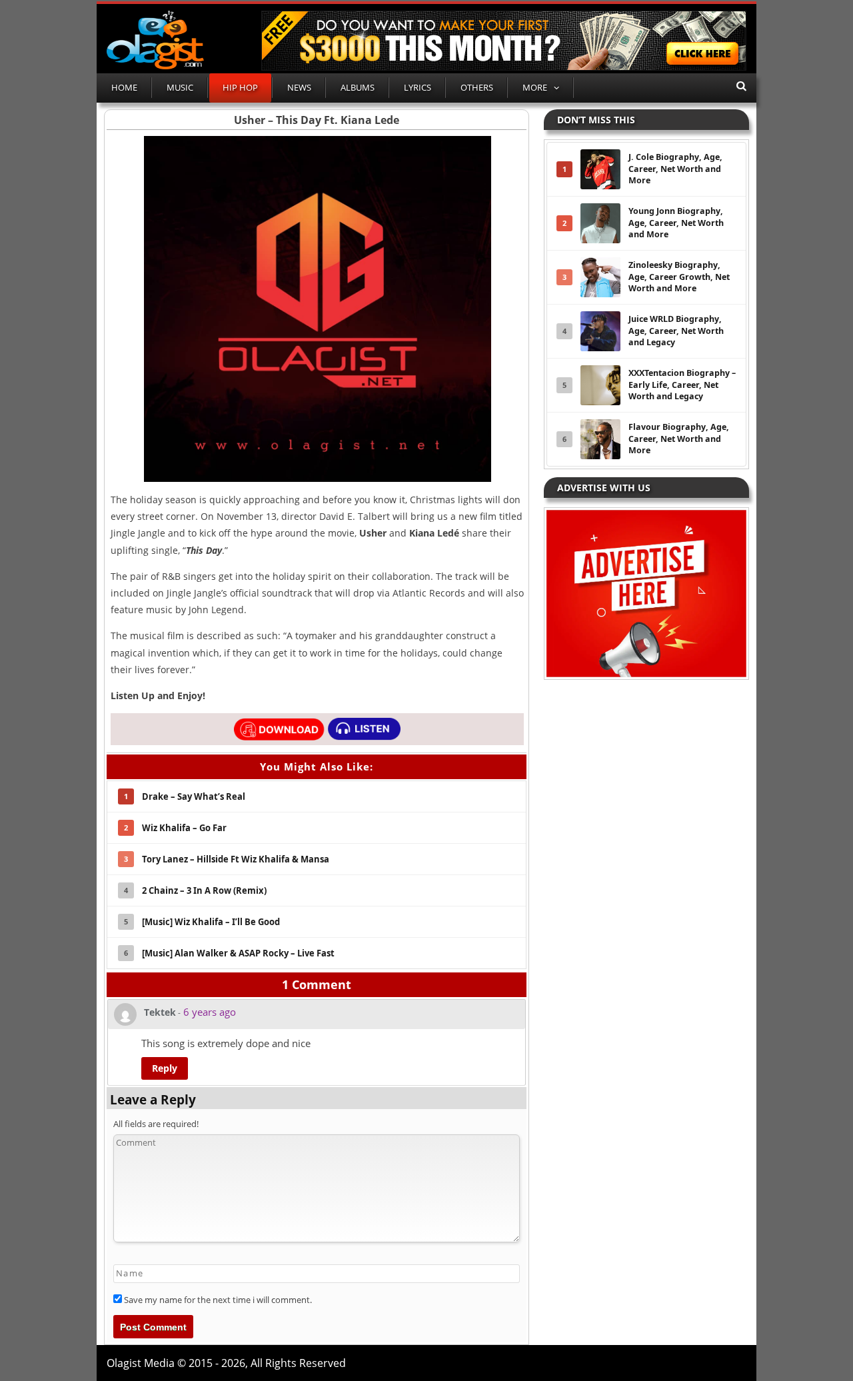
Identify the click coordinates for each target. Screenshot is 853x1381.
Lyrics (417, 87)
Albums (358, 87)
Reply (164, 1068)
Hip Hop (240, 87)
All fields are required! (156, 1124)
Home (124, 87)
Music (180, 87)
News (299, 87)
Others (476, 87)
